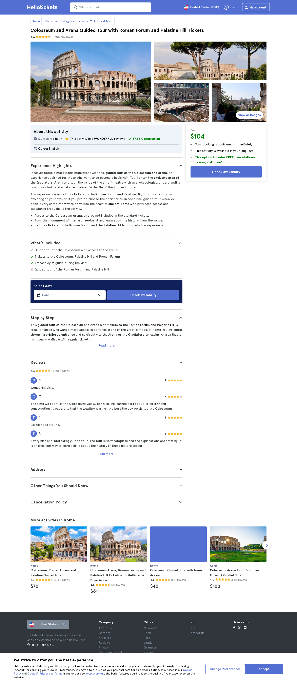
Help (192, 628)
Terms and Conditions (114, 652)
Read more (106, 345)
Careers (104, 633)
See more (107, 454)
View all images (249, 115)
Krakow (149, 652)
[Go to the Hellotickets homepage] (43, 7)
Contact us (196, 633)
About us (105, 628)
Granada (150, 647)
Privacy (104, 647)
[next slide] (266, 545)
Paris (147, 638)
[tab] (106, 165)
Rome (36, 21)
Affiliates (105, 638)
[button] (106, 165)
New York (150, 628)
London (149, 642)
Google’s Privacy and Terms (44, 673)
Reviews (104, 642)
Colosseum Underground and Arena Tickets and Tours (79, 21)
